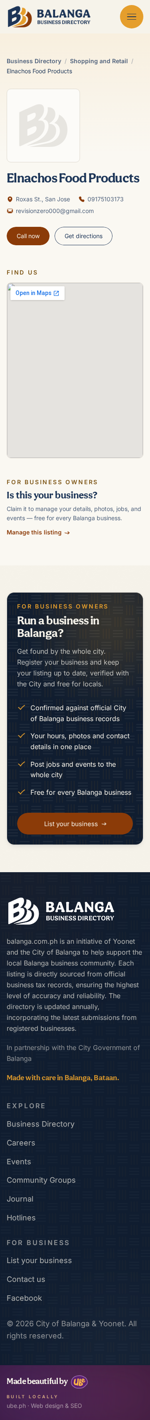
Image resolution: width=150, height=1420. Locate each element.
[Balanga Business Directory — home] (49, 16)
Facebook (24, 1298)
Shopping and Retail (99, 60)
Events (19, 1161)
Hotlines (21, 1217)
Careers (21, 1142)
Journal (20, 1198)
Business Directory (34, 60)
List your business (39, 1260)
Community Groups (41, 1180)
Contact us (26, 1279)
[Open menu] (131, 16)
